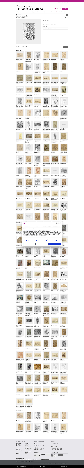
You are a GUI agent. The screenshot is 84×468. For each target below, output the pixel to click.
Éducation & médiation (55, 11)
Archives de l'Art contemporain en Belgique (28, 448)
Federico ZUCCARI (19, 410)
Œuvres (67, 15)
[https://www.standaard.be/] (48, 455)
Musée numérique (27, 449)
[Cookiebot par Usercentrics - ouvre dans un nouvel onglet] (57, 223)
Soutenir (26, 452)
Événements (18, 449)
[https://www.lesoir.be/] (43, 454)
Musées (42, 11)
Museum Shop (18, 450)
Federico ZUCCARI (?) (49, 28)
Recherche (62, 11)
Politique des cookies (65, 463)
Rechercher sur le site (30, 3)
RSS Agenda (53, 454)
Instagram (58, 450)
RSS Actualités (53, 456)
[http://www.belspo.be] (35, 455)
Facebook (52, 450)
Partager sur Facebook (64, 17)
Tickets (66, 8)
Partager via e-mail (67, 17)
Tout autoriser (54, 244)
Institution (46, 11)
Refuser (29, 244)
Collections (39, 11)
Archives (26, 446)
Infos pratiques (18, 11)
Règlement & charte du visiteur (19, 451)
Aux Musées (18, 448)
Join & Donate (59, 8)
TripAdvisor (60, 450)
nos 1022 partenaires (29, 230)
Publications (26, 445)
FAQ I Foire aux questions (18, 444)
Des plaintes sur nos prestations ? (44, 463)
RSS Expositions (53, 455)
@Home (66, 11)
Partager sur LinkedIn (65, 17)
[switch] (37, 240)
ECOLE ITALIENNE (45, 30)
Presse (26, 453)
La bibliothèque (27, 444)
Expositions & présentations (27, 11)
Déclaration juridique (59, 463)
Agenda (34, 11)
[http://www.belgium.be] (38, 455)
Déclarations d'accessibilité (52, 463)
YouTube (55, 450)
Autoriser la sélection (42, 244)
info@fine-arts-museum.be (45, 459)
